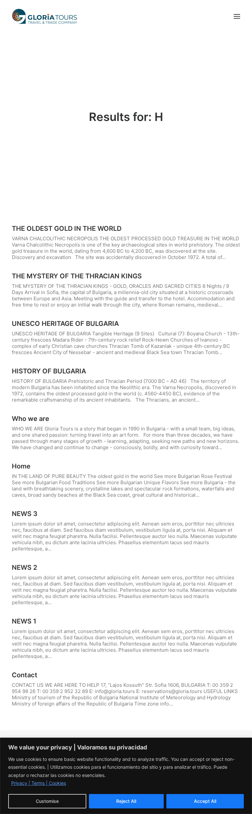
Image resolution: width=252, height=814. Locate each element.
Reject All (126, 801)
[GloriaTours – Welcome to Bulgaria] (44, 16)
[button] (237, 16)
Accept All (205, 801)
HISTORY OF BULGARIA (49, 371)
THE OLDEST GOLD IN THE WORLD (66, 228)
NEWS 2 (24, 567)
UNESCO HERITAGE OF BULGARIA (65, 324)
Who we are (30, 419)
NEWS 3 (24, 514)
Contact (24, 675)
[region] (126, 776)
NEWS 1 (24, 621)
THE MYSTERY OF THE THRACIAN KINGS (77, 276)
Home (21, 466)
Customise (47, 801)
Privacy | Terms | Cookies (38, 783)
